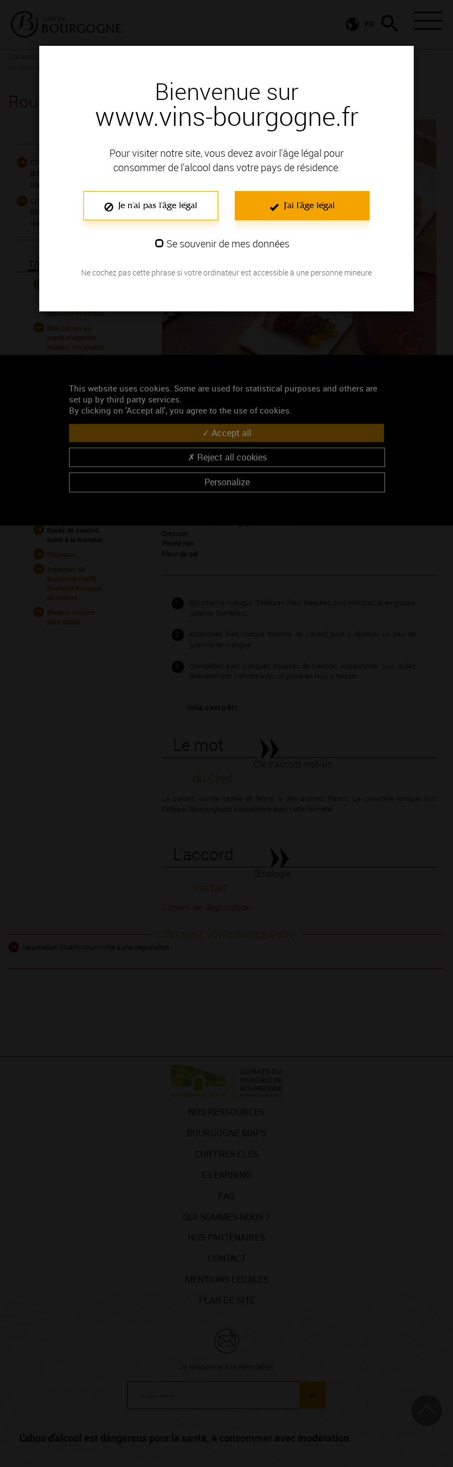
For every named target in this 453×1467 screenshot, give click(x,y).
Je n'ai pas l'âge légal (156, 205)
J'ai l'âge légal (308, 205)
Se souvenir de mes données (227, 243)
